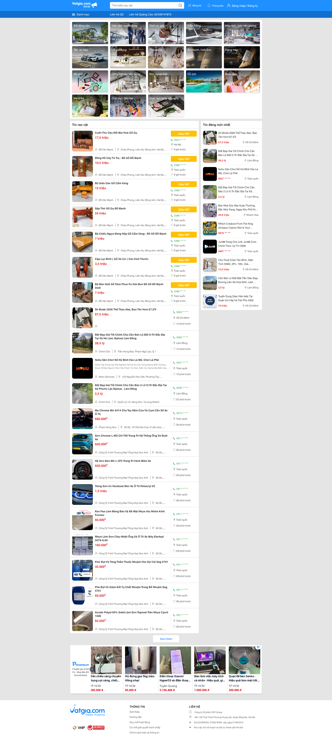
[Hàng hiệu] (242, 57)
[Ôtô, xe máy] (90, 57)
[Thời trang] (166, 57)
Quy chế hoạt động (140, 722)
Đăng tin (196, 5)
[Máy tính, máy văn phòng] (242, 32)
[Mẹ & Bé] (90, 105)
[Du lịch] (204, 81)
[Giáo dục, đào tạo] (128, 105)
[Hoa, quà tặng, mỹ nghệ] (166, 105)
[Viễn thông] (204, 32)
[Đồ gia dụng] (128, 57)
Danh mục (82, 14)
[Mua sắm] (242, 81)
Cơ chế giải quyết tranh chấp (145, 727)
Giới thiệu (135, 711)
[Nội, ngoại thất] (166, 81)
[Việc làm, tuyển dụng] (128, 32)
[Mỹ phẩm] (90, 81)
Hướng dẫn (136, 717)
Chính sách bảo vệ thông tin (144, 732)
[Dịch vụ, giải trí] (166, 32)
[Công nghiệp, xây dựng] (128, 81)
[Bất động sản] (90, 32)
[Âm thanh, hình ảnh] (204, 57)
